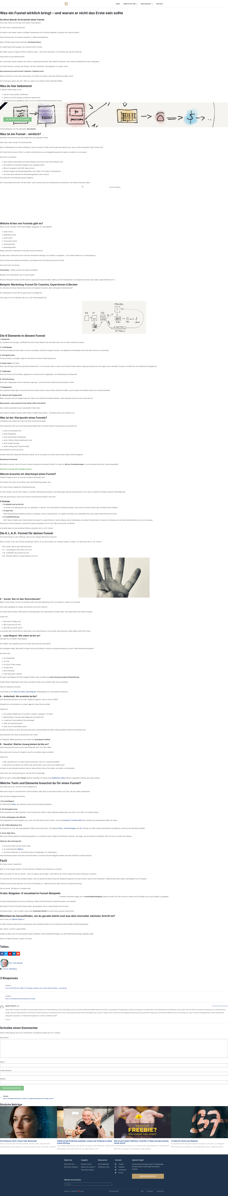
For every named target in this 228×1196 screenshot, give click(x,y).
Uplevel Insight (16, 919)
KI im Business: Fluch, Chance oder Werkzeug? (18, 1141)
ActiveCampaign (70, 828)
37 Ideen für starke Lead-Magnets (184, 1141)
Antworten (8, 1019)
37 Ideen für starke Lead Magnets (23, 692)
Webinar (20, 849)
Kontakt (159, 4)
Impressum (150, 1191)
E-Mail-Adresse (6, 1070)
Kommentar (4, 1037)
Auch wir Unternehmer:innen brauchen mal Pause (20, 999)
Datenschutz (160, 1191)
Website (3, 1079)
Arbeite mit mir (129, 4)
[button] (2, 954)
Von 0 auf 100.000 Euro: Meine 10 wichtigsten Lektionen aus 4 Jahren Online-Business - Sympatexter (36, 988)
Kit (81, 828)
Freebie (13, 804)
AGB (142, 1191)
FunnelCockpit (76, 820)
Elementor (66, 820)
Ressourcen (146, 4)
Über (118, 4)
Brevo (61, 828)
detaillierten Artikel (58, 778)
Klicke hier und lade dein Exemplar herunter (16, 469)
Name (2, 1062)
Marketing (13, 969)
